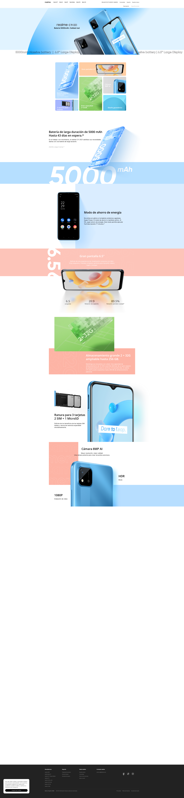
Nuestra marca (135, 2)
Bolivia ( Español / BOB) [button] (49, 790)
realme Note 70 (48, 774)
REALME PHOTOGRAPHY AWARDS (110, 2)
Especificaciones (135, 6)
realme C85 (47, 772)
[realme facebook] (123, 774)
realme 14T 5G (48, 784)
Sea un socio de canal (83, 776)
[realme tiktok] (128, 774)
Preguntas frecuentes (66, 772)
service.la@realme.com (101, 772)
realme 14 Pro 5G (48, 782)
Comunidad (122, 2)
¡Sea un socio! (82, 778)
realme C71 (47, 778)
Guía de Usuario (65, 774)
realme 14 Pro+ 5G (48, 780)
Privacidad (119, 790)
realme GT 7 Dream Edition (50, 776)
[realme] (48, 2)
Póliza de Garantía (126, 790)
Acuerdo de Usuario (66, 776)
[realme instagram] (133, 774)
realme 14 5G (47, 786)
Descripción (126, 6)
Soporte (128, 2)
